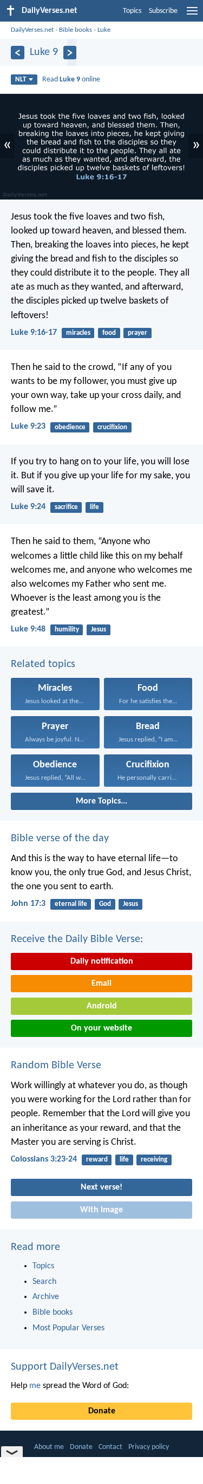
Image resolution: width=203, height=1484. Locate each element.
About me (49, 1447)
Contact (110, 1447)
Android (102, 1006)
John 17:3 (28, 903)
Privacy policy (148, 1447)
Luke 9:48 (28, 629)
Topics (132, 11)
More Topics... (101, 801)
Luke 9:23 (28, 426)
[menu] (192, 15)
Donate (101, 1411)
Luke (103, 29)
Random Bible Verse (56, 1065)
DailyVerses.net (32, 29)
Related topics (43, 664)
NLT (20, 79)
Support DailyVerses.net (65, 1367)
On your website (101, 1028)
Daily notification (101, 961)
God (105, 904)
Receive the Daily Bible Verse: (77, 939)
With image (101, 1210)
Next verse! (101, 1187)
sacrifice (66, 507)
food (109, 332)
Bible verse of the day (60, 838)
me (35, 1386)
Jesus (98, 629)
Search (44, 1281)
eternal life (71, 904)
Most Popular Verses (68, 1328)
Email (101, 983)
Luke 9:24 (28, 507)
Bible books (75, 29)
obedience (70, 427)
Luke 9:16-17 (34, 332)
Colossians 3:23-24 (44, 1159)
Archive (45, 1297)
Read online (71, 79)
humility (67, 629)
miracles (78, 332)
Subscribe (163, 11)
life (94, 507)
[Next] (70, 52)
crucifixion (112, 427)
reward (97, 1159)
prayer (137, 332)
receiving (154, 1159)
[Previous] (17, 52)
